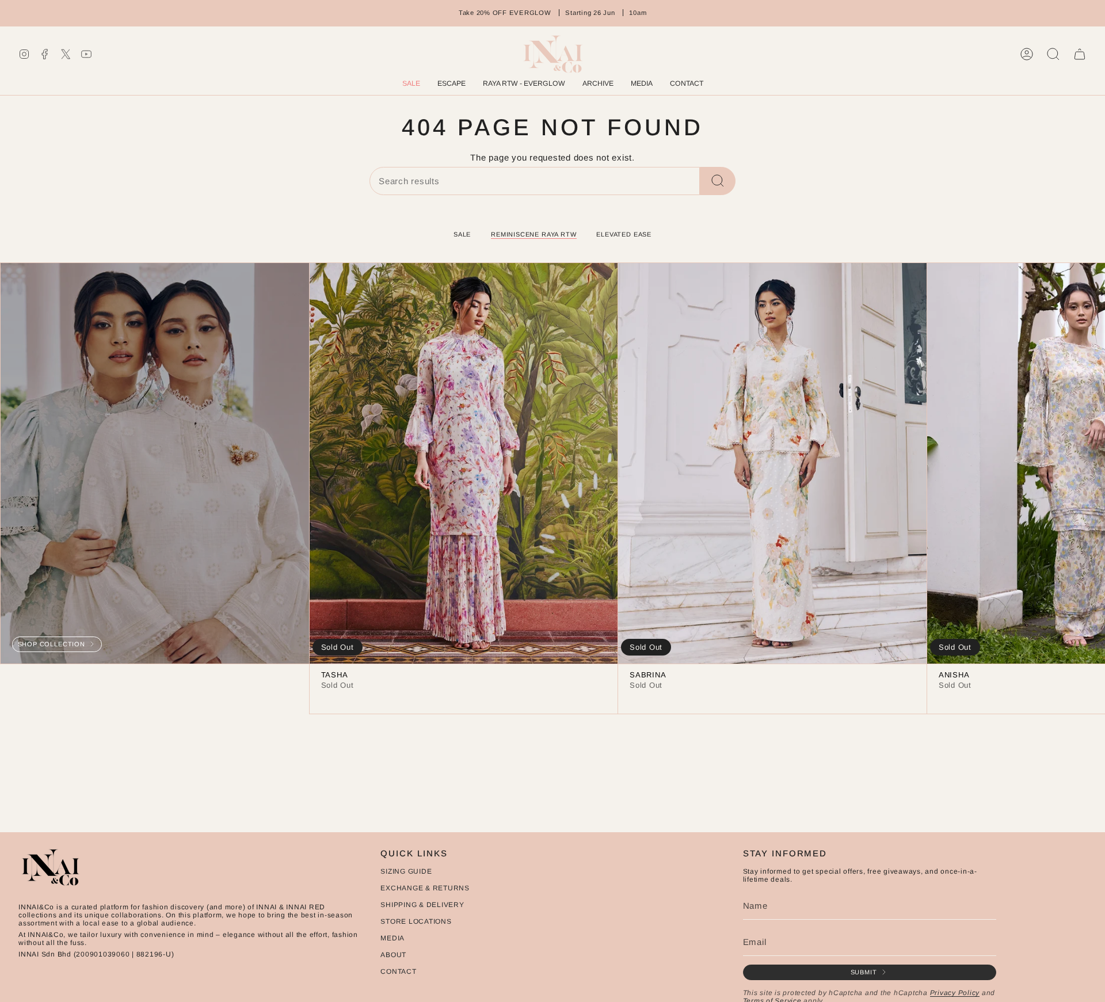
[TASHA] (464, 463)
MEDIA (392, 938)
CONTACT (398, 971)
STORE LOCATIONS (415, 921)
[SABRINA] (772, 463)
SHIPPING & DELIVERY (422, 905)
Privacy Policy (955, 993)
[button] (598, 84)
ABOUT (393, 955)
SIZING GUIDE (406, 871)
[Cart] (1079, 54)
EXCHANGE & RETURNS (425, 888)
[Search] (718, 181)
